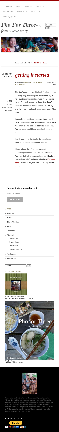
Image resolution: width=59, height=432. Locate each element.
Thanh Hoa (8, 110)
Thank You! (22, 12)
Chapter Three (14, 242)
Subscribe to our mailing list (22, 188)
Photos (28, 6)
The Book (40, 6)
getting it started (32, 75)
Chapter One (13, 239)
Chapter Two (13, 246)
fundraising (19, 84)
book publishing (36, 82)
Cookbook (7, 6)
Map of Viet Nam (9, 17)
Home (18, 6)
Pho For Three (18, 25)
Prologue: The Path (15, 249)
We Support (36, 12)
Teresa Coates (27, 398)
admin (25, 82)
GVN (6, 104)
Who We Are (8, 12)
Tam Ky (9, 107)
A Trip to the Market (12, 296)
